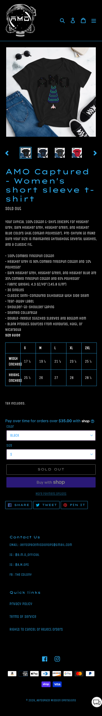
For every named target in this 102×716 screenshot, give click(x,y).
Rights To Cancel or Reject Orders (36, 629)
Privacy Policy (20, 604)
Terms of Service (22, 616)
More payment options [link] (51, 494)
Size (9, 446)
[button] (97, 703)
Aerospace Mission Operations (56, 700)
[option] (25, 153)
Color (10, 427)
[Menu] (93, 20)
